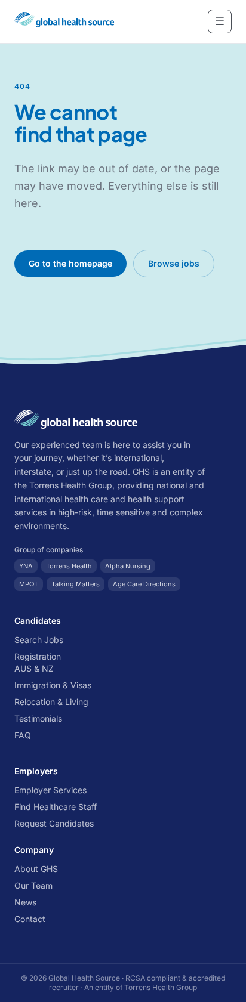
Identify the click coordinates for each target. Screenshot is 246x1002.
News (25, 902)
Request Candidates (54, 823)
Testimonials (38, 718)
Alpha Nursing (127, 566)
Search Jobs (38, 640)
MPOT (28, 584)
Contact (29, 919)
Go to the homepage (70, 263)
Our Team (33, 885)
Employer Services (50, 790)
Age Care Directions (144, 584)
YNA (26, 566)
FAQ (22, 735)
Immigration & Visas (52, 685)
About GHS (36, 869)
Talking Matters (75, 584)
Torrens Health (69, 566)
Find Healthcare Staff (55, 807)
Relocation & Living (51, 702)
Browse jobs (173, 263)
